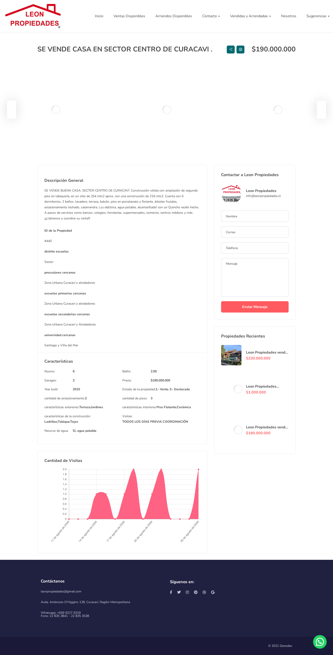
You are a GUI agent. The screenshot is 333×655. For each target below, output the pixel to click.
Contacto (210, 16)
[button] (320, 642)
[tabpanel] (55, 109)
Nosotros (288, 16)
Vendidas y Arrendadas (249, 16)
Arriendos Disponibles (173, 16)
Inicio (99, 16)
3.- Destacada (179, 389)
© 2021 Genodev (280, 646)
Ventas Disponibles (129, 16)
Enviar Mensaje (255, 306)
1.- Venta (162, 389)
